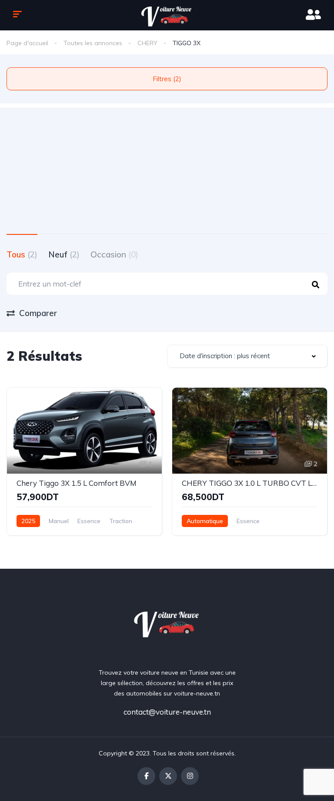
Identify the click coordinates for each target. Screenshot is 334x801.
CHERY (147, 43)
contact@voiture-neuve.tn (167, 711)
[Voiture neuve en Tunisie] (167, 623)
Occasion (114, 254)
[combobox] (247, 356)
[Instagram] (190, 776)
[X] (168, 776)
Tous (22, 254)
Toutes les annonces (92, 43)
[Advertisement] (167, 168)
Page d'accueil (27, 43)
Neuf (64, 254)
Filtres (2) (167, 79)
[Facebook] (146, 776)
